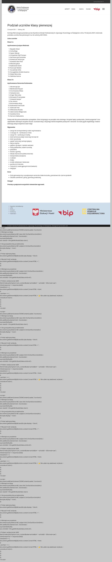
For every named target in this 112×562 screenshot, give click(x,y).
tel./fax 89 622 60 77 (99, 1)
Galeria (81, 9)
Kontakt (88, 9)
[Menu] (103, 9)
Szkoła (73, 9)
